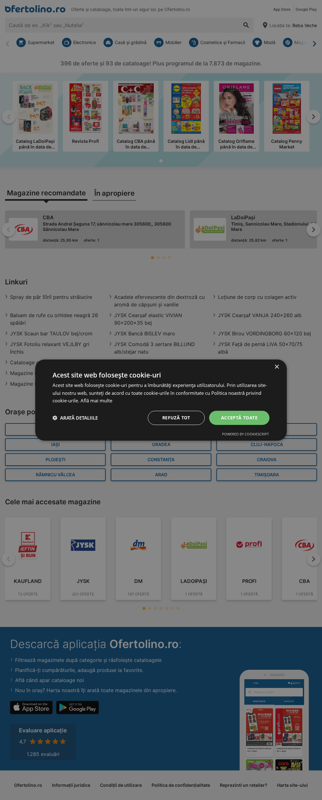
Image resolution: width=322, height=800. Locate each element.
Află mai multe (96, 400)
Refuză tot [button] (176, 418)
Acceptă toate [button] (239, 418)
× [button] (276, 366)
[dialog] (161, 399)
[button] (75, 417)
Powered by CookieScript (245, 434)
